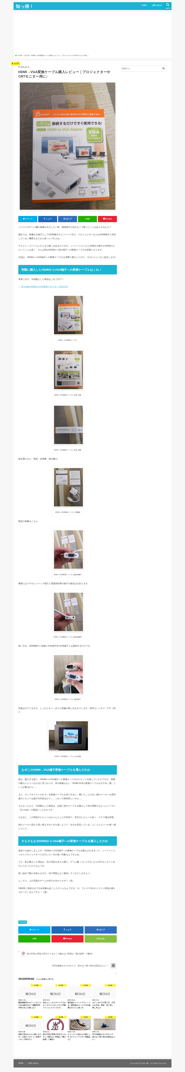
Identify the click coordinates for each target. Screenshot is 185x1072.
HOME (144, 5)
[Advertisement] (92, 34)
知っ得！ (25, 6)
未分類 (23, 922)
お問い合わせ (157, 5)
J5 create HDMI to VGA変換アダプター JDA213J (44, 286)
